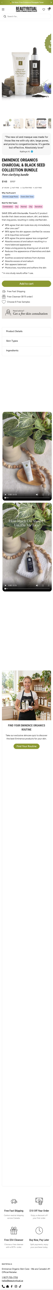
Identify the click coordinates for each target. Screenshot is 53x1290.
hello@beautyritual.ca (12, 1280)
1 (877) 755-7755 (10, 1277)
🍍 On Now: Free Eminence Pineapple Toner (26, 2)
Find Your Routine (26, 746)
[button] (43, 9)
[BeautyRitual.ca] (26, 9)
